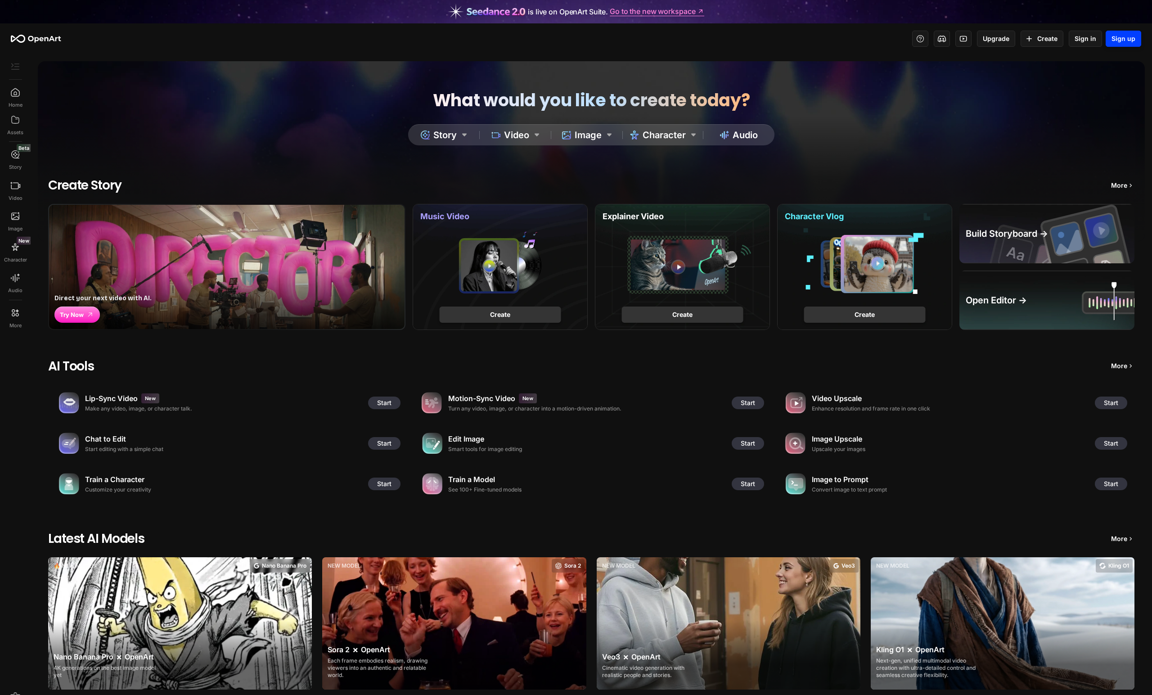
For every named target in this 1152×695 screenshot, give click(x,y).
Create (1047, 38)
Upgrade (996, 38)
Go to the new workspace (652, 12)
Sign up (1123, 38)
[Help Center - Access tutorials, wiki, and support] (920, 39)
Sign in (1085, 38)
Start (384, 402)
